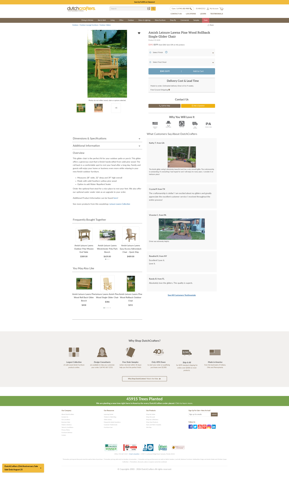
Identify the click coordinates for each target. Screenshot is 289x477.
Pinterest (204, 427)
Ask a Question (199, 106)
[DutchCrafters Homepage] (81, 8)
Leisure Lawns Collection (120, 204)
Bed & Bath (102, 20)
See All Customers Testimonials (182, 295)
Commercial (185, 20)
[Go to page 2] (107, 259)
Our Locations (66, 419)
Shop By (173, 20)
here (115, 198)
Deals (206, 20)
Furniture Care (108, 427)
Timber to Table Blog (110, 417)
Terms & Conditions (67, 427)
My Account (213, 8)
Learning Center (108, 414)
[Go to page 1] (105, 259)
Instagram (209, 427)
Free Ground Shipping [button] (159, 90)
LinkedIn (214, 427)
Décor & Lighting (144, 20)
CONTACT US (176, 14)
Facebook (191, 427)
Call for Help (165, 106)
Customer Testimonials (110, 424)
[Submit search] (153, 8)
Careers (64, 435)
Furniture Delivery (67, 432)
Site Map (148, 427)
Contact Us (65, 417)
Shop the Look (150, 417)
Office (121, 20)
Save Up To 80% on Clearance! (144, 2)
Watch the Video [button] (143, 379)
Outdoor (131, 20)
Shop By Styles (150, 414)
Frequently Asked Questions (112, 422)
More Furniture (160, 20)
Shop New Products (152, 422)
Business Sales (66, 422)
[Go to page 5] (110, 307)
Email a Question (134, 454)
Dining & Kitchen (87, 20)
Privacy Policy (66, 430)
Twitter (195, 427)
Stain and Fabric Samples (153, 424)
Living (112, 20)
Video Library (108, 419)
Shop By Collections (152, 419)
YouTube (200, 427)
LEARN (203, 14)
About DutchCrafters (68, 414)
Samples (196, 20)
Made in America (67, 424)
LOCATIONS (191, 14)
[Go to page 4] (108, 307)
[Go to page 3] (108, 259)
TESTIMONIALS (216, 14)
